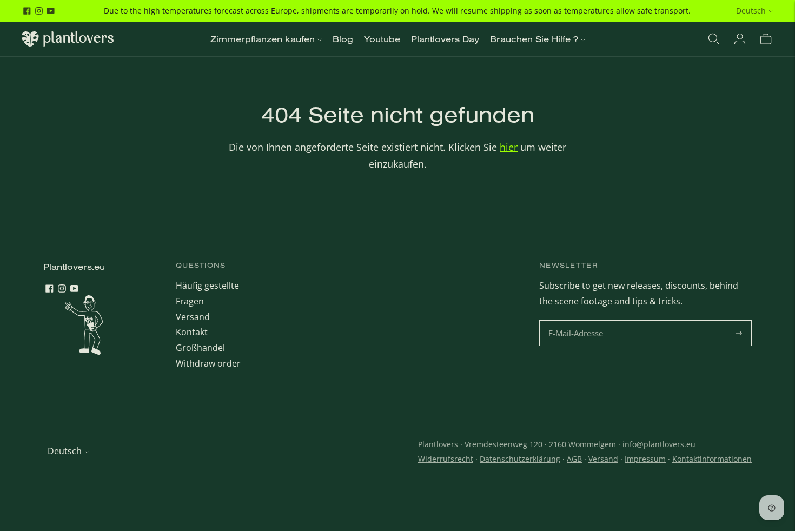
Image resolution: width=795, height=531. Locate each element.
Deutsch (751, 10)
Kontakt (192, 332)
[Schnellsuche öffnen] (713, 39)
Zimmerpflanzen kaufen (262, 39)
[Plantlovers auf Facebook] (27, 11)
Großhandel (200, 348)
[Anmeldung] (739, 39)
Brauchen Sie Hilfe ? (534, 39)
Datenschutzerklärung (520, 459)
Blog (343, 39)
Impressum (645, 459)
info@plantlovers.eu (658, 444)
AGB (574, 459)
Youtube (382, 39)
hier (509, 147)
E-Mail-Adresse (577, 321)
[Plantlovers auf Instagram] (39, 11)
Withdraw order (208, 363)
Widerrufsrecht (445, 459)
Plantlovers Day (445, 39)
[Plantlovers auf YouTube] (51, 11)
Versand (193, 317)
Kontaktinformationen (712, 459)
